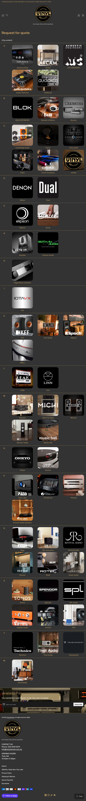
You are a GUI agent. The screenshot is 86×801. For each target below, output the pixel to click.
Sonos (22, 603)
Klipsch (74, 338)
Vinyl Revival (10, 717)
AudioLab (48, 93)
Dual (48, 200)
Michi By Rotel (48, 418)
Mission (73, 418)
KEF (22, 338)
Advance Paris (22, 68)
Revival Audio (73, 550)
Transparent (73, 655)
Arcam (48, 68)
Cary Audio (73, 148)
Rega (22, 550)
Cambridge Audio (22, 148)
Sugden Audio (22, 627)
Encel (48, 228)
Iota (22, 310)
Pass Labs (22, 498)
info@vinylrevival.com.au (12, 749)
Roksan (22, 575)
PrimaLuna (48, 498)
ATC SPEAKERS (74, 68)
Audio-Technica (22, 93)
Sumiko (48, 627)
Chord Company (48, 173)
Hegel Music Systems (22, 283)
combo (73, 173)
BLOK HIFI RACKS (22, 120)
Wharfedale (22, 682)
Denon (22, 200)
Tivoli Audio (48, 655)
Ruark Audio (74, 575)
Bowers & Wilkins (48, 120)
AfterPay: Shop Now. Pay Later (12, 769)
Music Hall (48, 443)
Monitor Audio (22, 443)
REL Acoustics (48, 550)
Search (4, 766)
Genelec (22, 255)
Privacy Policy (7, 773)
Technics (22, 655)
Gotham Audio (48, 255)
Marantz (22, 418)
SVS (73, 627)
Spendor (48, 603)
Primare (74, 498)
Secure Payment (7, 780)
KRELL (22, 363)
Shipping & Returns (8, 776)
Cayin (22, 173)
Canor (48, 148)
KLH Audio (48, 338)
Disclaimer (5, 783)
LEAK (22, 390)
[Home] (43, 15)
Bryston (74, 120)
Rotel (48, 575)
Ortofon (48, 470)
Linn (48, 390)
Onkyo (22, 470)
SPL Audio (74, 603)
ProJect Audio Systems (22, 523)
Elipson (22, 228)
